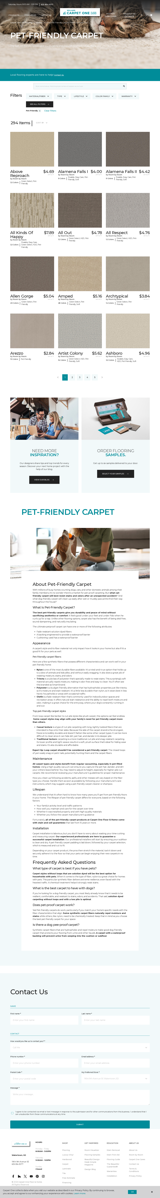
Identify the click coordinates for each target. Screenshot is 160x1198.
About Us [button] (46, 15)
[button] (141, 15)
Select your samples (113, 474)
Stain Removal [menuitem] (113, 1150)
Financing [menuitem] (66, 1182)
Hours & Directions (110, 15)
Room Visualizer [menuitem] (91, 1150)
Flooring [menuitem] (66, 1150)
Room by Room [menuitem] (136, 1155)
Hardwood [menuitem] (67, 1159)
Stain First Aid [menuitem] (113, 1155)
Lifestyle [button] (79, 96)
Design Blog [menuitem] (90, 1169)
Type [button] (59, 96)
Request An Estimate (129, 15)
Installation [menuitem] (112, 1176)
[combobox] (78, 86)
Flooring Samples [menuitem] (92, 1155)
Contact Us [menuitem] (134, 1164)
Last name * (87, 1014)
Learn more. (80, 1193)
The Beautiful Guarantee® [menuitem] (113, 1165)
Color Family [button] (103, 96)
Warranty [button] (127, 96)
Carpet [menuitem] (65, 1164)
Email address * (88, 1057)
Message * (14, 1088)
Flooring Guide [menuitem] (113, 1159)
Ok (132, 1192)
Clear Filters (50, 111)
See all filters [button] (37, 104)
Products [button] (13, 15)
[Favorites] (146, 15)
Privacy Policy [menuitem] (135, 1176)
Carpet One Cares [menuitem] (137, 1159)
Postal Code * (16, 1072)
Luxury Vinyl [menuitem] (67, 1155)
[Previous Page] (58, 377)
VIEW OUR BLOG (42, 480)
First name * (15, 1014)
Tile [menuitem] (64, 1173)
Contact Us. (59, 75)
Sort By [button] (40, 123)
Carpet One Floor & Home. (30, 1182)
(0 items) (151, 15)
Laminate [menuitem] (66, 1169)
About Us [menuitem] (133, 1150)
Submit (80, 1124)
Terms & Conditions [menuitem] (134, 1170)
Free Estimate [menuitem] (68, 1178)
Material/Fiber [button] (37, 96)
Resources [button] (30, 15)
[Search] (124, 86)
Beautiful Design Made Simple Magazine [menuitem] (92, 1162)
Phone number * (17, 1057)
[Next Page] (102, 377)
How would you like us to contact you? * (27, 1041)
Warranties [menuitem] (112, 1171)
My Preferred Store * (90, 1072)
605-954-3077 (47, 4)
